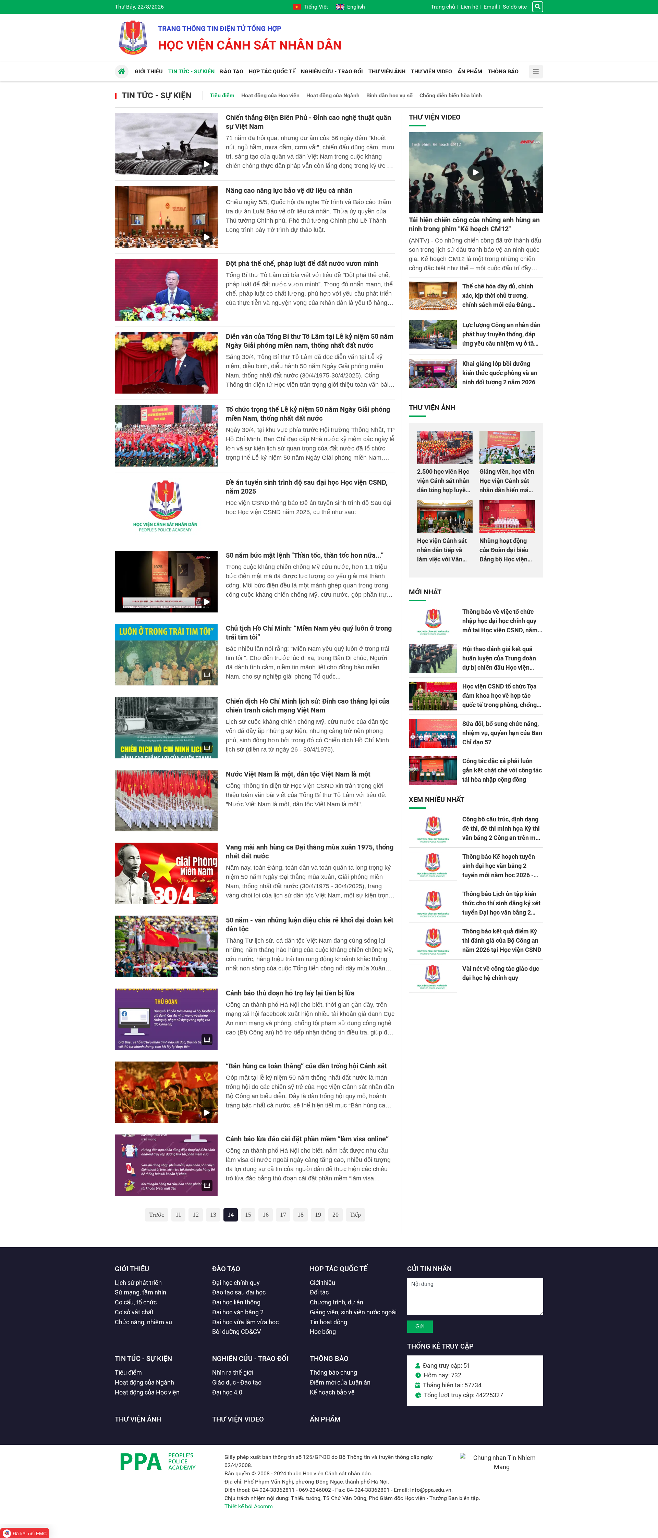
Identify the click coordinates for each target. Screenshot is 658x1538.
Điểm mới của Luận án (340, 1382)
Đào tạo (226, 1269)
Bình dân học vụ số (389, 95)
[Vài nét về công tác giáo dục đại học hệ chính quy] (433, 978)
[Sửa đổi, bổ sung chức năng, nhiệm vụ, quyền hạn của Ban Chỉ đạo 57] (433, 733)
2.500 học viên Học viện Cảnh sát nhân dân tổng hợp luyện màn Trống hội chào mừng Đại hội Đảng (444, 490)
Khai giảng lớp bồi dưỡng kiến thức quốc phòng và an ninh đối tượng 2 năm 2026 (499, 373)
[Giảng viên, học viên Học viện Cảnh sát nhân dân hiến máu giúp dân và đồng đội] (507, 447)
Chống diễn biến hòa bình (450, 95)
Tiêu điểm (222, 95)
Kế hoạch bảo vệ (332, 1392)
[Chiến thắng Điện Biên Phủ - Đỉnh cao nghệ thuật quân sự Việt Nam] (166, 144)
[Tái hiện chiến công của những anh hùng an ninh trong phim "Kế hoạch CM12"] (476, 172)
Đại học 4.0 (227, 1392)
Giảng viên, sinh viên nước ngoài (353, 1312)
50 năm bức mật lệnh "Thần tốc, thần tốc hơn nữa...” (304, 555)
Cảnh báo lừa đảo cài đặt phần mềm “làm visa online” (307, 1139)
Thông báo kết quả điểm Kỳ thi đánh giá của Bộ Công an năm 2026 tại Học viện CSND (501, 940)
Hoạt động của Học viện (270, 95)
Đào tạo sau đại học (239, 1292)
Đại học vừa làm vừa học (245, 1322)
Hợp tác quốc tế (338, 1269)
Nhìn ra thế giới (232, 1372)
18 (300, 1214)
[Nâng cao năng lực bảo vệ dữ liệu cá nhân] (166, 217)
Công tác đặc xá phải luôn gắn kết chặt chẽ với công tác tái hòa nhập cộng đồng (502, 770)
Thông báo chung (333, 1372)
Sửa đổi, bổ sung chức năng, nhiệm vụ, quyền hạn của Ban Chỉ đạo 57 (502, 733)
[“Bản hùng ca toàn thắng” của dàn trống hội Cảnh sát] (166, 1092)
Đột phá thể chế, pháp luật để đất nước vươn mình (302, 263)
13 (213, 1214)
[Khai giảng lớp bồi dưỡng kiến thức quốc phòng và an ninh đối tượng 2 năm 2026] (433, 373)
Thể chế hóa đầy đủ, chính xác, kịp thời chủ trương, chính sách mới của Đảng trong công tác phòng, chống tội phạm (501, 305)
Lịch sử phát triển (138, 1282)
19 (318, 1214)
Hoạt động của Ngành (333, 95)
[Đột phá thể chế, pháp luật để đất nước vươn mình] (166, 290)
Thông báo (329, 1358)
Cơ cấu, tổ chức (136, 1302)
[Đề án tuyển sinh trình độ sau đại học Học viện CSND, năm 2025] (166, 508)
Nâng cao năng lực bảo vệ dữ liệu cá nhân (289, 190)
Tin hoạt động (328, 1322)
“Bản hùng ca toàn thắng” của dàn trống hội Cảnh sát (306, 1066)
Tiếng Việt (316, 6)
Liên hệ (469, 6)
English (356, 6)
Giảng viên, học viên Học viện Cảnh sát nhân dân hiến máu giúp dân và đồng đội (506, 490)
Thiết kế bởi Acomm (248, 1506)
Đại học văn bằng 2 (238, 1312)
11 (178, 1214)
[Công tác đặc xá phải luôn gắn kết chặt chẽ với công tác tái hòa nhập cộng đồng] (433, 770)
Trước (156, 1214)
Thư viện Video (435, 117)
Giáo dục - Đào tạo (236, 1382)
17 (283, 1214)
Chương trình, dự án (336, 1302)
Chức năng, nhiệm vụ (143, 1322)
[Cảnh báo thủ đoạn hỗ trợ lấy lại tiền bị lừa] (166, 1019)
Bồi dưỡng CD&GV (236, 1331)
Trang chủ (443, 6)
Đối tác (319, 1292)
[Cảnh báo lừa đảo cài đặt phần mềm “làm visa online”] (166, 1165)
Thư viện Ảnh (432, 408)
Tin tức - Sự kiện (157, 95)
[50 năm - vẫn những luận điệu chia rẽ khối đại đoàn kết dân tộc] (166, 946)
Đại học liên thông (236, 1302)
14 (231, 1214)
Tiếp (355, 1214)
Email (490, 6)
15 (248, 1214)
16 (266, 1214)
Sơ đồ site (515, 6)
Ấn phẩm (325, 1419)
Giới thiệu (132, 1269)
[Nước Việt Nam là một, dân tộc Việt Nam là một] (166, 800)
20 (335, 1214)
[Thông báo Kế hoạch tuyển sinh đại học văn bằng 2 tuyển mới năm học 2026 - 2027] (433, 866)
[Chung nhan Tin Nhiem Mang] (501, 1467)
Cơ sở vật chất (134, 1312)
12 (196, 1214)
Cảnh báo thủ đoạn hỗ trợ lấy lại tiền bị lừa (290, 993)
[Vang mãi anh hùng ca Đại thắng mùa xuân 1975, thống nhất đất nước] (166, 873)
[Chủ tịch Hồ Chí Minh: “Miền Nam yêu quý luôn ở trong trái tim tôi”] (166, 654)
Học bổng (323, 1331)
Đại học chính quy (236, 1282)
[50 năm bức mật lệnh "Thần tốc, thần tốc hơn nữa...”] (166, 581)
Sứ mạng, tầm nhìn (140, 1292)
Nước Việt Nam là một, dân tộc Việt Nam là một (298, 774)
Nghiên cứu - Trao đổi (250, 1358)
